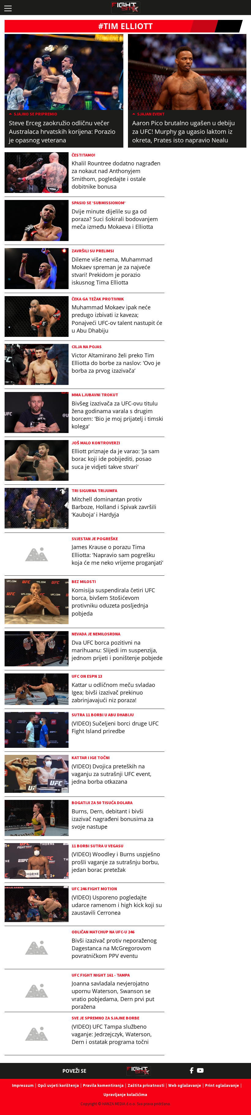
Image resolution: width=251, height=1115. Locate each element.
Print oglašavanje (222, 1085)
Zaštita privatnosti (146, 1085)
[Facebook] (193, 1070)
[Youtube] (203, 1070)
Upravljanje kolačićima (125, 1094)
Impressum (23, 1085)
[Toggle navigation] (7, 7)
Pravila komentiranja (103, 1085)
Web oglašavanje (184, 1085)
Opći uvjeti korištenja (58, 1085)
